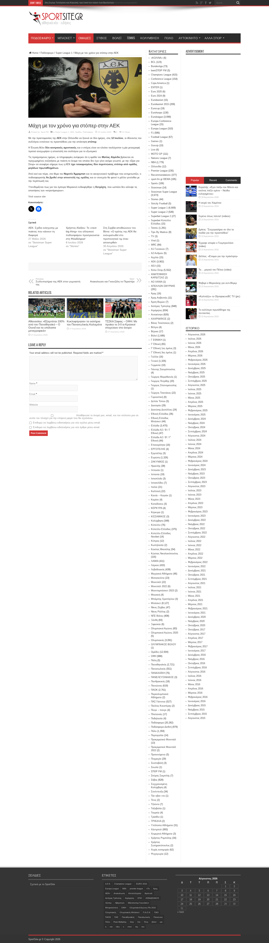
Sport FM (44, 132)
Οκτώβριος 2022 (196, 528)
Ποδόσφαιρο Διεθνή (161, 726)
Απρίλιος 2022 (195, 553)
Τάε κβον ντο (158, 795)
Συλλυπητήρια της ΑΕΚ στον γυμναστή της (58, 282)
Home (35, 52)
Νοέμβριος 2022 (196, 524)
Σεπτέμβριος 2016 (197, 667)
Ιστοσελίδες (157, 482)
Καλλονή (155, 491)
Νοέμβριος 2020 (196, 621)
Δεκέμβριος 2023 (197, 469)
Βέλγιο (154, 327)
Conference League (161, 79)
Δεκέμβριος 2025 (197, 368)
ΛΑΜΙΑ (154, 561)
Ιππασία (155, 470)
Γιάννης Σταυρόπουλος (163, 369)
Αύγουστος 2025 (196, 385)
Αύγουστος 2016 (196, 671)
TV (152, 236)
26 (199, 904)
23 (234, 899)
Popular (195, 180)
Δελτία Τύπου (158, 401)
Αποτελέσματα (134, 893)
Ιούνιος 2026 (194, 343)
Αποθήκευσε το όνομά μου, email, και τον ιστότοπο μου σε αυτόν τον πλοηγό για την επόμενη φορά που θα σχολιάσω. (84, 416)
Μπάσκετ (65, 38)
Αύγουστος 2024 (196, 435)
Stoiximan (156, 187)
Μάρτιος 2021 (195, 604)
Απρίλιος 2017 (195, 638)
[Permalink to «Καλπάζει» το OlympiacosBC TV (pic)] (191, 305)
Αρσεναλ (148, 893)
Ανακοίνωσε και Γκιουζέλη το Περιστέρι (112, 280)
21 (217, 899)
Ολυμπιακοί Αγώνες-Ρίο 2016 (143, 908)
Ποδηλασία (157, 718)
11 (190, 895)
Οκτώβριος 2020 (196, 625)
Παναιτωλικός (158, 668)
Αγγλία (154, 257)
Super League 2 (159, 212)
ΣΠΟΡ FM (156, 771)
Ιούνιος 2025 (194, 393)
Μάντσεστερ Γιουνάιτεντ (138, 903)
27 (208, 904)
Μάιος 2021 (194, 595)
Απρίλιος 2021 (195, 600)
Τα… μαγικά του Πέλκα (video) (215, 269)
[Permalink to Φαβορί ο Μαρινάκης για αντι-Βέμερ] (191, 291)
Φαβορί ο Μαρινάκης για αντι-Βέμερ (218, 283)
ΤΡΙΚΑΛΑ (156, 821)
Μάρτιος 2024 (195, 456)
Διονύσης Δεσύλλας (161, 409)
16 (234, 895)
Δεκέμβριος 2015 (197, 705)
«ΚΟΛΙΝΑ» (157, 57)
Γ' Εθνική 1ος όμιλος (162, 348)
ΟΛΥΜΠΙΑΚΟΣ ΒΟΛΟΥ (163, 644)
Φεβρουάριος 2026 (198, 359)
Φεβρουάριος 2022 (198, 562)
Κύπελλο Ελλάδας (161, 529)
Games (155, 141)
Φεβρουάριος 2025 (198, 410)
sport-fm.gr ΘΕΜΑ (160, 179)
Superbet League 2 (161, 216)
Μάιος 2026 (194, 347)
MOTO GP (156, 153)
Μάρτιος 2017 (195, 642)
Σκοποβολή (157, 763)
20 (208, 899)
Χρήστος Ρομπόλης (161, 838)
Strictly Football (159, 203)
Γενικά (154, 361)
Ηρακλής (155, 466)
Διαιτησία (156, 405)
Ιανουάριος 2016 (197, 701)
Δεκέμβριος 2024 (197, 418)
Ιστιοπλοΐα (156, 478)
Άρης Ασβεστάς (159, 297)
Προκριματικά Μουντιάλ (163, 739)
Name (32, 383)
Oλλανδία (156, 166)
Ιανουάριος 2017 (197, 650)
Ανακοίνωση (119, 893)
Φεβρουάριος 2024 (198, 461)
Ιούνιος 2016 (194, 680)
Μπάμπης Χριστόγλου (162, 599)
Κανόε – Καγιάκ (159, 495)
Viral (153, 240)
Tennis (131, 38)
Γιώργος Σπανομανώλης (164, 385)
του (142, 927)
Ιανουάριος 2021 (197, 612)
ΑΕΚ (72, 132)
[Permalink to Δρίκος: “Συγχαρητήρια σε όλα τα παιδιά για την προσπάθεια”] (191, 238)
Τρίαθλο (155, 816)
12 (199, 895)
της (136, 927)
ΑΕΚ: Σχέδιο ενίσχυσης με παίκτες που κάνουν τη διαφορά (43, 231)
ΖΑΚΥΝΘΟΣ (157, 461)
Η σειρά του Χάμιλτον (210, 202)
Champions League (161, 74)
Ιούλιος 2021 (194, 587)
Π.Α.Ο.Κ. (147, 912)
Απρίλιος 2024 (195, 452)
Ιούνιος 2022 (194, 545)
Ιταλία (154, 487)
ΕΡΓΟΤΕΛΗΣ (158, 449)
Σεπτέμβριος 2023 (197, 482)
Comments (231, 180)
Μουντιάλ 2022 (159, 586)
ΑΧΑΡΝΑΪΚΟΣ (159, 318)
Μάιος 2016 (194, 684)
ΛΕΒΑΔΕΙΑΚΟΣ (152, 898)
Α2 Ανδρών (157, 253)
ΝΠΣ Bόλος (157, 615)
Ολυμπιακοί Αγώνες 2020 (164, 632)
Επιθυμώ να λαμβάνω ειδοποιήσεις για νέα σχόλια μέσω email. (67, 422)
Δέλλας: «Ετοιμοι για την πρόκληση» (218, 256)
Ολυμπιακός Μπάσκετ (129, 912)
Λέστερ (108, 903)
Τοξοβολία (156, 808)
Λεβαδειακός (158, 569)
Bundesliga (157, 66)
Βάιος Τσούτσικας (160, 323)
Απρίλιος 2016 (195, 688)
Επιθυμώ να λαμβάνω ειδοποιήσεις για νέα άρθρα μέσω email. (66, 427)
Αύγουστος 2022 (196, 536)
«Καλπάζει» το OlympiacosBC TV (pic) (219, 296)
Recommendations (161, 175)
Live (153, 149)
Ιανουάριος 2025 (197, 414)
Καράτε (155, 499)
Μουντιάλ (156, 582)
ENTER (155, 87)
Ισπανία (155, 474)
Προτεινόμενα (158, 754)
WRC (153, 244)
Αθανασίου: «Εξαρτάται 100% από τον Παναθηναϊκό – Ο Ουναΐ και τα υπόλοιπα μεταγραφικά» (91, 2)
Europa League (159, 128)
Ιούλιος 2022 (194, 541)
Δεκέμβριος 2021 (197, 570)
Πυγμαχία (156, 758)
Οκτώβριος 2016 (196, 663)
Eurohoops (156, 112)
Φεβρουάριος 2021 (198, 608)
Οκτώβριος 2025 (196, 376)
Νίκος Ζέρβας (158, 607)
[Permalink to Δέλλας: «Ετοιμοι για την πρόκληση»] (191, 265)
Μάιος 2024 (194, 448)
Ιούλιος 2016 (194, 676)
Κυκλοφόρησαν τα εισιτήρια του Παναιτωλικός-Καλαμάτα (84, 323)
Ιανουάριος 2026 (197, 364)
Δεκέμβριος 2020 (197, 617)
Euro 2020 (156, 91)
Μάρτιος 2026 (195, 355)
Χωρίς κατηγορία (160, 849)
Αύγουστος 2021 (196, 583)
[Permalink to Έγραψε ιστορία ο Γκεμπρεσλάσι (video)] (191, 251)
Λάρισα (155, 565)
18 (190, 899)
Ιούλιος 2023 (194, 490)
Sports (154, 183)
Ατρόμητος (156, 310)
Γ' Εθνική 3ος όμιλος (162, 352)
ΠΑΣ (116, 917)
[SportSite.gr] (55, 23)
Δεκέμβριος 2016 (197, 654)
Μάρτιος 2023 (195, 507)
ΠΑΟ (156, 912)
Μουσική (155, 594)
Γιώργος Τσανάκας (161, 392)
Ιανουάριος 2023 (197, 515)
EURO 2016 (141, 884)
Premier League (159, 170)
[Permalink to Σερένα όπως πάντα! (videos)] (191, 224)
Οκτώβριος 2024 (196, 427)
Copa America (158, 83)
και (111, 927)
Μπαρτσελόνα (111, 908)
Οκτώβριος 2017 (196, 629)
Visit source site (37, 196)
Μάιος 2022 (194, 549)
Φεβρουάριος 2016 (198, 697)
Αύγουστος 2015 (196, 718)
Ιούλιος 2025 (194, 389)
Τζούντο (155, 804)
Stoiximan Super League (164, 191)
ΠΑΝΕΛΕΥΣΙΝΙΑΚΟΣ (162, 677)
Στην (132, 922)
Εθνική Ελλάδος (159, 413)
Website (33, 404)
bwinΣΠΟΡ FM (159, 70)
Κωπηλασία (157, 545)
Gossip (154, 145)
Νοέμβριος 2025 (196, 372)
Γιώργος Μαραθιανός (162, 376)
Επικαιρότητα (158, 444)
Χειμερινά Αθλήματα (161, 833)
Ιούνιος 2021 (194, 591)
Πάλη (154, 660)
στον (130, 927)
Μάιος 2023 (194, 499)
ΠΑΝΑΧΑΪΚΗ (158, 673)
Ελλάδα (155, 425)
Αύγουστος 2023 (196, 486)
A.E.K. (108, 884)
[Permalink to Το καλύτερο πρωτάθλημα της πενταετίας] (191, 318)
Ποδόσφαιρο (41, 38)
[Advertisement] (174, 20)
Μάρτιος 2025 (195, 406)
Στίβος (101, 38)
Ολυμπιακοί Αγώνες (161, 628)
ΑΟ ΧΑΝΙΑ (156, 281)
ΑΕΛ (153, 265)
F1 (152, 132)
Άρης (153, 293)
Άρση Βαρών (158, 302)
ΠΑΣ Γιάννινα (158, 701)
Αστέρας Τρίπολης (161, 306)
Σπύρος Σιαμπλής (160, 775)
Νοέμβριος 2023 (196, 473)
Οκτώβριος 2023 (196, 477)
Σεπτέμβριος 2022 (197, 532)
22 (225, 899)
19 (199, 899)
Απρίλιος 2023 (195, 503)
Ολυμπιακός (157, 640)
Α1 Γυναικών (158, 249)
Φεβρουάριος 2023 (198, 511)
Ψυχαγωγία (157, 853)
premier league (136, 888)
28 (217, 904)
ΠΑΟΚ (154, 689)
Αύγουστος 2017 (196, 633)
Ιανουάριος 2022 (197, 566)
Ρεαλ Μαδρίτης (119, 922)
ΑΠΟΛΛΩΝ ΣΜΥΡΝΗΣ (163, 286)
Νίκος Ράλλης (158, 611)
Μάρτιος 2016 (195, 692)
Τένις (153, 800)
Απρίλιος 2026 (195, 351)
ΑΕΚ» (107, 893)
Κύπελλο (155, 525)
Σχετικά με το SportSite (42, 884)
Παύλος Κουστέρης (161, 705)
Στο (138, 922)
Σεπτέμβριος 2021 (197, 579)
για (161, 922)
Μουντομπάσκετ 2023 (162, 590)
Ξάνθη (154, 620)
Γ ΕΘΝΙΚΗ (156, 339)
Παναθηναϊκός (158, 664)
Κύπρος (155, 540)
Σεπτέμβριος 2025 (197, 381)
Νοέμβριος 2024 (196, 423)
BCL (153, 62)
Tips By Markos (159, 232)
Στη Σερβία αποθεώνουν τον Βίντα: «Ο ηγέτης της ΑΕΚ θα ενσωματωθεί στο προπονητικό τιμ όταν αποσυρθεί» (119, 235)
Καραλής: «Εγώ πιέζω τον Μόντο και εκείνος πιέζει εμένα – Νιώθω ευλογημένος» (218, 190)
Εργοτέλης (156, 453)
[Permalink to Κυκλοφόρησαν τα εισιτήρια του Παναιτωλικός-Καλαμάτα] (85, 317)
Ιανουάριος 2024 (197, 465)
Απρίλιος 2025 (195, 402)
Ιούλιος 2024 (194, 440)
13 (208, 895)
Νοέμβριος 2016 (196, 659)
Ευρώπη (155, 457)
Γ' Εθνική (156, 344)
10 (182, 895)
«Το (148, 888)
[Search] (238, 2)
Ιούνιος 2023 (194, 494)
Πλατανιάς (156, 714)
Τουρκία (155, 812)
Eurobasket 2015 (160, 104)
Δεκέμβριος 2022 (197, 520)
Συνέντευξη (157, 791)
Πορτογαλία (157, 735)
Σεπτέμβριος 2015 (197, 713)
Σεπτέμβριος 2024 (197, 431)
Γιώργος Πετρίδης (160, 381)
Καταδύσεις (157, 503)
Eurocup (155, 108)
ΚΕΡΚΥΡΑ (156, 508)
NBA (153, 162)
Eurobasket (157, 100)
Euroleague (157, 116)
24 (182, 904)
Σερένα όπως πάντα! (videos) (214, 216)
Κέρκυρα (155, 512)
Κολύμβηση (149, 38)
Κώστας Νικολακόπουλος (164, 553)
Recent (213, 180)
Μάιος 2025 (194, 397)
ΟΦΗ (153, 656)
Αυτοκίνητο (188, 38)
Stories (154, 199)
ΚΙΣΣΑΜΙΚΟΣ (158, 516)
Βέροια (154, 331)
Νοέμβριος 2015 (196, 709)
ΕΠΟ (140, 898)
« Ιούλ (180, 912)
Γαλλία (154, 356)
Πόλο (169, 38)
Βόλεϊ (116, 38)
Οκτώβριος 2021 (196, 574)
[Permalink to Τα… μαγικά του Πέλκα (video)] (191, 278)
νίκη (117, 927)
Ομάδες (85, 38)
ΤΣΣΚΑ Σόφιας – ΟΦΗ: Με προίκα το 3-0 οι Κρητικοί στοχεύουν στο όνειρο (121, 324)
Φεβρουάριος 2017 (198, 646)
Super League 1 (64, 52)
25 (190, 904)
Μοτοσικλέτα (158, 578)
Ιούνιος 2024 (194, 444)
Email (32, 394)
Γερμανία (156, 365)
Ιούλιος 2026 (194, 338)
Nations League (159, 158)
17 (182, 899)
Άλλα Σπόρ (213, 38)
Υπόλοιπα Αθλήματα (162, 825)
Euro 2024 (156, 95)
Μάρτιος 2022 (195, 558)
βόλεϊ (154, 922)
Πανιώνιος (156, 685)
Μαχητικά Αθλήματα (161, 573)
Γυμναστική (157, 397)
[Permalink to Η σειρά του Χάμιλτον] (191, 211)
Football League (159, 137)
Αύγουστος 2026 (196, 334)
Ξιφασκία (156, 624)
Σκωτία (154, 767)
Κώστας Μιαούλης (160, 549)
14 (217, 895)
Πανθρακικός (158, 681)
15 (225, 895)
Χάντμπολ (156, 829)
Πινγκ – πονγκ (159, 710)
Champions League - (123, 884)
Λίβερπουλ (119, 903)
